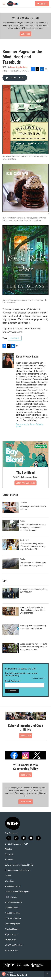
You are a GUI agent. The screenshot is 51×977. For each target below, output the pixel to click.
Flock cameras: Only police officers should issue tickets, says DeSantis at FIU (32, 546)
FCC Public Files (11, 897)
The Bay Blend (25, 473)
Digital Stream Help (12, 913)
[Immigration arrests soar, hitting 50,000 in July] (10, 593)
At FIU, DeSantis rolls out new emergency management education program (33, 527)
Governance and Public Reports (17, 892)
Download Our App (12, 929)
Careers (8, 876)
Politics (22, 521)
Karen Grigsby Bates (18, 67)
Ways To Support (11, 934)
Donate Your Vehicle (13, 918)
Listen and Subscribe (25, 482)
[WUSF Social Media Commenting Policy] (25, 755)
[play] (3, 974)
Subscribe (25, 33)
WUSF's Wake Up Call (25, 18)
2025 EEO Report (11, 908)
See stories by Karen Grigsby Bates (29, 425)
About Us (8, 849)
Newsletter (9, 860)
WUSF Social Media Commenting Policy (25, 767)
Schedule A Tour (11, 951)
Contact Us (9, 854)
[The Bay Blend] (25, 454)
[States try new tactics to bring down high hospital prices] (10, 629)
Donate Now (25, 801)
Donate (43, 4)
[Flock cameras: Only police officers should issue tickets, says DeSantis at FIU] (10, 544)
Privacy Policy (10, 940)
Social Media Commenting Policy (17, 870)
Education (23, 503)
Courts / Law (24, 540)
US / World (15, 338)
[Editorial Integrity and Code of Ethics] (25, 716)
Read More (25, 735)
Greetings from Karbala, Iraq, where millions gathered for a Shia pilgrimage (32, 610)
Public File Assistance (13, 902)
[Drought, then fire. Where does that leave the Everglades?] (10, 563)
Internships (9, 881)
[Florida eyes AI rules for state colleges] (10, 507)
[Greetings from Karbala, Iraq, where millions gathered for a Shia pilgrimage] (10, 611)
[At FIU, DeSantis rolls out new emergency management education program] (10, 525)
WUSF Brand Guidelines (14, 945)
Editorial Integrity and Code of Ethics (25, 727)
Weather (23, 559)
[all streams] (47, 974)
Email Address (12, 681)
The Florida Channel (12, 886)
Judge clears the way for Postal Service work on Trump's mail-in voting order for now (33, 647)
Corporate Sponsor (12, 924)
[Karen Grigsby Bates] (8, 360)
